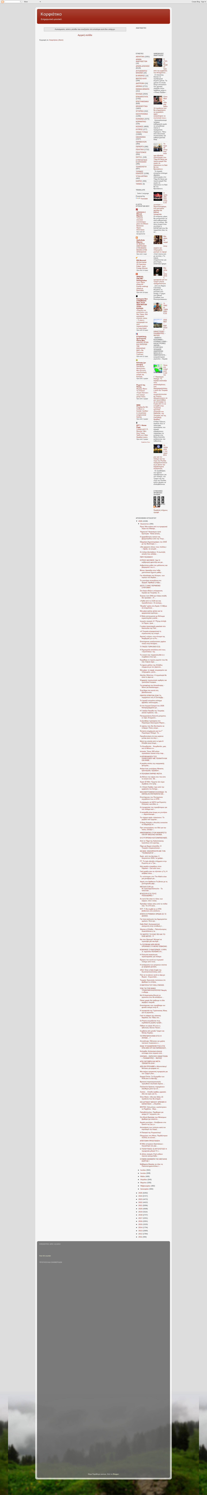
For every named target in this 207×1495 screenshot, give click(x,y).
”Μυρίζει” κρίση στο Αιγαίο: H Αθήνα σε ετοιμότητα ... (153, 607)
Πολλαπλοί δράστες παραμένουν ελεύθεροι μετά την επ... (152, 1088)
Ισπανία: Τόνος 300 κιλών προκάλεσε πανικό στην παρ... (152, 752)
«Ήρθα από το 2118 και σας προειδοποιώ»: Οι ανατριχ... (151, 602)
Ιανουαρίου (144, 1189)
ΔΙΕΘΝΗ (139, 86)
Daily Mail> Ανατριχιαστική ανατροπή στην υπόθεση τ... (151, 925)
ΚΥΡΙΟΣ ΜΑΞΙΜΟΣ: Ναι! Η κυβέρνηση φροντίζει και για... (152, 561)
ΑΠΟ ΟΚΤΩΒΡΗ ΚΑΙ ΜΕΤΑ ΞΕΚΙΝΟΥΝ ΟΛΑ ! (150, 1062)
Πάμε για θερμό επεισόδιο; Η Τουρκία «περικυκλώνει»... (150, 847)
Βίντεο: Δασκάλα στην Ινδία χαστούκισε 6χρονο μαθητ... (151, 571)
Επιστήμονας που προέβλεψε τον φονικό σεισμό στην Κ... (152, 1006)
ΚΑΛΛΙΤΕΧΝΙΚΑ (142, 114)
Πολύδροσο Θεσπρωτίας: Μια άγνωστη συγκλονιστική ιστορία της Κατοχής (141, 371)
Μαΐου (143, 1176)
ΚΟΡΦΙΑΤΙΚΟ (141, 122)
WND (138, 405)
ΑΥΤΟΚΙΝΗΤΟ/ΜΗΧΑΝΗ (141, 72)
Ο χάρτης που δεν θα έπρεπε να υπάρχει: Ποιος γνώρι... (152, 727)
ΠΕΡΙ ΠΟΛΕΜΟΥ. (146, 557)
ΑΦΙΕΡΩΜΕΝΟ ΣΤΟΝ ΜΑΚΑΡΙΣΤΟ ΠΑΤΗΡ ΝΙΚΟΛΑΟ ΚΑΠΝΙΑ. (153, 833)
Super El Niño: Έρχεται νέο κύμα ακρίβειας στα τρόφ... (152, 783)
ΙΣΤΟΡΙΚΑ (140, 111)
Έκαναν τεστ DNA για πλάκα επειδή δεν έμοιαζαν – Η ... (153, 597)
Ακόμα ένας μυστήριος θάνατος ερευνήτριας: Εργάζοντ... (152, 769)
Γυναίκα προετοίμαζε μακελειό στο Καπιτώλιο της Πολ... (153, 627)
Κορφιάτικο (51, 14)
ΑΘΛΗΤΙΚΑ (140, 57)
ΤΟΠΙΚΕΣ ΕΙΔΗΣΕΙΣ (139, 172)
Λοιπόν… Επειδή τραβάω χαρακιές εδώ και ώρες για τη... (153, 1093)
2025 (140, 1193)
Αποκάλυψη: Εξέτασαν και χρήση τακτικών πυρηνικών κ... (152, 1042)
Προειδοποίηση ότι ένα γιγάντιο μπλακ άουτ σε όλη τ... (151, 737)
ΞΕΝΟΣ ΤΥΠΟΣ (142, 132)
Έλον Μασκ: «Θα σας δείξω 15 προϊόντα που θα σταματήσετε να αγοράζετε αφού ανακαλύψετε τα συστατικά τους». (160, 107)
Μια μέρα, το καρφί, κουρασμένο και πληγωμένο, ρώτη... (153, 671)
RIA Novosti (141, 260)
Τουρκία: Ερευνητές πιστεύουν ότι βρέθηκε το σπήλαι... (152, 981)
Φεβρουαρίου (145, 1186)
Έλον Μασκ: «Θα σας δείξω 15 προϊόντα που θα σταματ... (151, 1098)
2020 (140, 1209)
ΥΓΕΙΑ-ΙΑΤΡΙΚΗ (141, 176)
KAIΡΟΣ (139, 181)
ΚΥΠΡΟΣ (139, 129)
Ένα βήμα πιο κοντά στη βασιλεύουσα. (149, 691)
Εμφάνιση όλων (145, 442)
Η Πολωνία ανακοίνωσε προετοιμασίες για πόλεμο (150, 955)
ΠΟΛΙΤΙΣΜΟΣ (141, 152)
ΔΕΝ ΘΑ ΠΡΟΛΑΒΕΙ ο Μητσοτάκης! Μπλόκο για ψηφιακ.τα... (153, 1067)
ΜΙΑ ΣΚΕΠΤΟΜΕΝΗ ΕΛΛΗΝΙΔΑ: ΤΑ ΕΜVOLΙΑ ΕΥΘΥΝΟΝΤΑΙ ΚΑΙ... (153, 793)
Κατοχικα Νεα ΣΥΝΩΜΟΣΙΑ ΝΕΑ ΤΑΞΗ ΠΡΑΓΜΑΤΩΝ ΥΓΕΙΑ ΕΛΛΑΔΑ (142, 303)
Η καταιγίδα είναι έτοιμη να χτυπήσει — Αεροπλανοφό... (153, 813)
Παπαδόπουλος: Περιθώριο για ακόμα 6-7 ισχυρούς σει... (151, 1113)
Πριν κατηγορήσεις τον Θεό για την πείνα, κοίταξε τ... (153, 828)
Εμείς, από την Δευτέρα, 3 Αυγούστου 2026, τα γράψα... (152, 857)
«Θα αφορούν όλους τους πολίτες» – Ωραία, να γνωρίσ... (153, 548)
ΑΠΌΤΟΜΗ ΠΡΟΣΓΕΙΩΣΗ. (150, 1141)
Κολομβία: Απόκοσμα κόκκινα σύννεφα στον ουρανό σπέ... (151, 1052)
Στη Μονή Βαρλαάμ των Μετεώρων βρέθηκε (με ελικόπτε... (153, 1118)
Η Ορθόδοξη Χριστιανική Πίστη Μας (141, 338)
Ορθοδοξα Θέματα (140, 241)
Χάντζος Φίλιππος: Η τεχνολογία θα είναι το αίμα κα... (153, 676)
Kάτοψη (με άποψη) (141, 364)
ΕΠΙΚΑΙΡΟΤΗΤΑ (142, 97)
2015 (140, 1224)
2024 (140, 1196)
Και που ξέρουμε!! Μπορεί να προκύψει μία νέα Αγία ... (151, 940)
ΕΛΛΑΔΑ (139, 94)
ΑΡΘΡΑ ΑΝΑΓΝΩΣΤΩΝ (141, 60)
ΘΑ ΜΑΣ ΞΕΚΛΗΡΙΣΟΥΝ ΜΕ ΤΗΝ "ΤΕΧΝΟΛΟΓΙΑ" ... (152, 852)
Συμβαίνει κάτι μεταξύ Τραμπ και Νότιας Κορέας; (152, 1032)
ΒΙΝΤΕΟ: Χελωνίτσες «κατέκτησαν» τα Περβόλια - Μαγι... (153, 1108)
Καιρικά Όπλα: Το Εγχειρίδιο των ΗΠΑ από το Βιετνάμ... (152, 1077)
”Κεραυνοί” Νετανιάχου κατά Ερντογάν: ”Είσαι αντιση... (150, 533)
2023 (140, 1199)
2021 (140, 1205)
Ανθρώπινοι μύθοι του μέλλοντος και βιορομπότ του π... (153, 566)
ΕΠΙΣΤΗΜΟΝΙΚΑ (142, 101)
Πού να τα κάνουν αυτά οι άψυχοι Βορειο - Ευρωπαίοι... (152, 976)
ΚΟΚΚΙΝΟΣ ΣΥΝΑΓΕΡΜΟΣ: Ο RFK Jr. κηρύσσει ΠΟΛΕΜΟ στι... (153, 950)
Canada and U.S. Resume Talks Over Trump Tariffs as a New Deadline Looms (142, 433)
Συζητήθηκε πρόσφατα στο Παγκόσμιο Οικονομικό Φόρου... (153, 722)
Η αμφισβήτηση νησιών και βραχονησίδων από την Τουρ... (152, 538)
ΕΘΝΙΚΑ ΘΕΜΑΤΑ (142, 89)
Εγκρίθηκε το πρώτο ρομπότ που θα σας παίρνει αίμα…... (153, 661)
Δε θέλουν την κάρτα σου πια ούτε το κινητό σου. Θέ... (153, 778)
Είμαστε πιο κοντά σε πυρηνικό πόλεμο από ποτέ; (151, 961)
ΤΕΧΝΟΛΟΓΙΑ (141, 167)
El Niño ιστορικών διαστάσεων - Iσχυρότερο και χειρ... (152, 1145)
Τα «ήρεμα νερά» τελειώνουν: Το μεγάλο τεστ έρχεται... (152, 818)
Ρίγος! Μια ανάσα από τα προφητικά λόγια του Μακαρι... (153, 527)
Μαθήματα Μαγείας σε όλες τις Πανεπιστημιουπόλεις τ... (151, 1165)
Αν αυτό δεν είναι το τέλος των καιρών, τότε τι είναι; (151, 900)
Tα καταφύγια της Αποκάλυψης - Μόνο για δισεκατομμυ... (152, 686)
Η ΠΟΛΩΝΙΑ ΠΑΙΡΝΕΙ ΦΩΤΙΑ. (151, 774)
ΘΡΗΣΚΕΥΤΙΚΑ (141, 106)
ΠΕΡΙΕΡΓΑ (140, 147)
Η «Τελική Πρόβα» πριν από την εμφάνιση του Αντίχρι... (152, 788)
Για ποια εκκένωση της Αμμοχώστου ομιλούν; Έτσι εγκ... (153, 920)
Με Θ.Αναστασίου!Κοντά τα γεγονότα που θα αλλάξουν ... (152, 996)
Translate (144, 199)
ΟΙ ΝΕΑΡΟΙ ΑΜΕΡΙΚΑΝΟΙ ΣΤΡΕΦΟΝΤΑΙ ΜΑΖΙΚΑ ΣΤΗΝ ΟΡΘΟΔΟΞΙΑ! (141, 248)
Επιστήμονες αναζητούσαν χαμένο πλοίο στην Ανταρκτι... (153, 642)
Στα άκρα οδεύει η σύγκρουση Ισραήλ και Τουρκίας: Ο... (151, 592)
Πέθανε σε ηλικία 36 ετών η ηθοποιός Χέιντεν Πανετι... (150, 1027)
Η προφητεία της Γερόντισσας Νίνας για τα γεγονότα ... (153, 1011)
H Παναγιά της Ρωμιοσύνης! (150, 1132)
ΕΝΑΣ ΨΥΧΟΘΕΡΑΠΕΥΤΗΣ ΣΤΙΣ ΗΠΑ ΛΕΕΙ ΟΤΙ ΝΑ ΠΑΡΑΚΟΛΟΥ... (153, 1047)
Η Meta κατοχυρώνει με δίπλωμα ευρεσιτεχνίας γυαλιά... (152, 617)
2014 (140, 1227)
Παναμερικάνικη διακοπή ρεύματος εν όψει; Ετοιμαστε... (153, 717)
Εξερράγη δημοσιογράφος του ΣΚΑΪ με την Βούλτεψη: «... (153, 543)
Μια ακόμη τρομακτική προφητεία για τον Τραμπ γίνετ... (154, 1072)
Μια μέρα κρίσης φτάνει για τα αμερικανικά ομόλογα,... (151, 612)
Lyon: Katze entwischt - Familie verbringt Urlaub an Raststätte (142, 286)
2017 (140, 1218)
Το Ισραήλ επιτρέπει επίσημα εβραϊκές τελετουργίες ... (151, 701)
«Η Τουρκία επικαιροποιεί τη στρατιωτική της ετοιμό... (150, 632)
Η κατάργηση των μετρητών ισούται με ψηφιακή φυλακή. (153, 966)
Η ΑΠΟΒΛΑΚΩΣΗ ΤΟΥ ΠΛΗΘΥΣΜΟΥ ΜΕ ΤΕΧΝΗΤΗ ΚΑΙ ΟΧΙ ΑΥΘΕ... (153, 758)
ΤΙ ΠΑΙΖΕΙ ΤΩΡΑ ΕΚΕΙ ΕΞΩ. (165, 308)
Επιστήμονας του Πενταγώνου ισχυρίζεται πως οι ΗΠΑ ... (151, 798)
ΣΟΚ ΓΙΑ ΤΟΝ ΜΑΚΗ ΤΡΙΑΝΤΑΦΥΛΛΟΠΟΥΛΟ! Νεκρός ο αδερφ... (153, 990)
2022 (140, 1202)
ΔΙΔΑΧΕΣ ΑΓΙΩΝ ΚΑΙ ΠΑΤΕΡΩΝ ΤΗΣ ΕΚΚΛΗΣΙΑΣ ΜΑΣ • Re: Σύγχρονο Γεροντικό (142, 348)
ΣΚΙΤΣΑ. (139, 157)
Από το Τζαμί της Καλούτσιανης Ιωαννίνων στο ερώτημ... (152, 842)
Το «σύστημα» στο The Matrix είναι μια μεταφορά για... (153, 877)
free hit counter (45, 1256)
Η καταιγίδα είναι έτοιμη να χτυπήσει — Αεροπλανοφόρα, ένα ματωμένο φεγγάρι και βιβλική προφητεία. (160, 203)
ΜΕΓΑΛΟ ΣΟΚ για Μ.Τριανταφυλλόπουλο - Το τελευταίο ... (151, 888)
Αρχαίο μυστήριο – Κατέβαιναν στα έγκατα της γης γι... (153, 1123)
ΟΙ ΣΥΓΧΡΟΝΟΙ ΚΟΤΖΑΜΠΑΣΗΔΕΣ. (154, 838)
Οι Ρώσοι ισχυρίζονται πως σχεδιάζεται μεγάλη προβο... (151, 1022)
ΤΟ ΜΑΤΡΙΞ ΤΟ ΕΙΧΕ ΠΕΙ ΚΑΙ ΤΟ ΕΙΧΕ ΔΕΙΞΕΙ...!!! (152, 935)
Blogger (116, 1474)
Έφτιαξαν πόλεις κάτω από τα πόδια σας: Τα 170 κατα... (153, 905)
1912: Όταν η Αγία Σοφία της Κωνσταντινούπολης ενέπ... (151, 971)
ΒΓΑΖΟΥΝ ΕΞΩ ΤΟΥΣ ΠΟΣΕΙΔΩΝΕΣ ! (148, 894)
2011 (140, 1237)
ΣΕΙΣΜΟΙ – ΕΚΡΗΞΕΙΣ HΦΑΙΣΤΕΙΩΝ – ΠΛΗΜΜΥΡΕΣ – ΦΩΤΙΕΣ (154, 1057)
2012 (140, 1234)
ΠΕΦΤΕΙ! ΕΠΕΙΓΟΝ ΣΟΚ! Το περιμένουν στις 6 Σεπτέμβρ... (152, 696)
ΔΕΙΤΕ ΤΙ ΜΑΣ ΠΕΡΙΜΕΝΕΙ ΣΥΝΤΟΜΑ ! (150, 586)
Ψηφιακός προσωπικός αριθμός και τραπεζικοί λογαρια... (153, 681)
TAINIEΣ (139, 184)
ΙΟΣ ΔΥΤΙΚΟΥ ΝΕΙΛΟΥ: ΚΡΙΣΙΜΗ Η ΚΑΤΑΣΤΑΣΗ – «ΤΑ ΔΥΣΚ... (153, 1103)
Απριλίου (144, 1179)
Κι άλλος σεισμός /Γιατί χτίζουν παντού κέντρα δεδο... (151, 1155)
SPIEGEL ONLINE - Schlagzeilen (141, 278)
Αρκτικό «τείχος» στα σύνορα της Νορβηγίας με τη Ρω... (152, 637)
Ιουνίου (143, 1173)
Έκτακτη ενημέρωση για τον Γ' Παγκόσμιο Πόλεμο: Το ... (151, 732)
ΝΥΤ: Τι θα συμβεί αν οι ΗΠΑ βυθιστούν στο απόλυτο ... (151, 910)
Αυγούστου (144, 524)
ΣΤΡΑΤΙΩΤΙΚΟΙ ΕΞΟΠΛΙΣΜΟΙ (141, 161)
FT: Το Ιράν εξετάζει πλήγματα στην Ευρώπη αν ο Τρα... (153, 862)
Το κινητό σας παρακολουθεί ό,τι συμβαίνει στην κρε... (152, 656)
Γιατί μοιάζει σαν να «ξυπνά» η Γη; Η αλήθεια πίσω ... (153, 872)
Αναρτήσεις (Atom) (56, 40)
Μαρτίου (143, 1183)
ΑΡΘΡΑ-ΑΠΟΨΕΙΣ (143, 66)
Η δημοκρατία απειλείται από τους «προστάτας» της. (152, 651)
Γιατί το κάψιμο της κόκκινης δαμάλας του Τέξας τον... (150, 1016)
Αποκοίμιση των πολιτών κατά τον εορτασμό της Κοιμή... (153, 1128)
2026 (140, 521)
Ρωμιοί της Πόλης (140, 386)
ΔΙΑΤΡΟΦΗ (140, 83)
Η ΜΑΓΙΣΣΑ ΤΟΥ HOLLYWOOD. (152, 985)
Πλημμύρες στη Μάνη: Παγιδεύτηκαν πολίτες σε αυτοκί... (153, 1136)
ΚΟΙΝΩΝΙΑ (140, 119)
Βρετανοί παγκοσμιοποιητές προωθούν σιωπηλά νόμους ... (152, 1083)
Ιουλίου (143, 1170)
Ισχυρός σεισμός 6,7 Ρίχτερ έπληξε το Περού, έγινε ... (153, 622)
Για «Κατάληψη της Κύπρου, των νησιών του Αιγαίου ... (152, 576)
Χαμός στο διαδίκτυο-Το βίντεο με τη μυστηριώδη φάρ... (153, 882)
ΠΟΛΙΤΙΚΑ (140, 149)
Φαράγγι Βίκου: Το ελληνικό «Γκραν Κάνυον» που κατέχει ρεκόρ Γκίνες (142, 393)
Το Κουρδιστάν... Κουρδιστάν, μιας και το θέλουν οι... (153, 747)
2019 (140, 1212)
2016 (140, 1221)
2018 (140, 1215)
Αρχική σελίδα (85, 35)
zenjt (158, 507)
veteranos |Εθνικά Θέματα (141, 214)
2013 (140, 1231)
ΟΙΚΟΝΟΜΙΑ (141, 137)
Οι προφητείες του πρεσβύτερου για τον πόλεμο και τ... (153, 808)
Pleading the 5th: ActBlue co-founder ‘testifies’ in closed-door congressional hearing (142, 412)
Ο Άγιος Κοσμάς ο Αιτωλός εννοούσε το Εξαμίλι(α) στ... (153, 823)
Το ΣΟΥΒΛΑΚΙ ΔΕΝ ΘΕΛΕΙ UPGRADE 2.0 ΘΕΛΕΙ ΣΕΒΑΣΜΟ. (153, 945)
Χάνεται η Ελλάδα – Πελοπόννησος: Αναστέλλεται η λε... (153, 930)
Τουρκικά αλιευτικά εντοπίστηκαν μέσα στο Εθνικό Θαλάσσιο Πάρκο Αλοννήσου (142, 224)
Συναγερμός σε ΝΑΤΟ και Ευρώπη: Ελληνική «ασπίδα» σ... (153, 803)
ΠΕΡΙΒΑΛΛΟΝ (141, 142)
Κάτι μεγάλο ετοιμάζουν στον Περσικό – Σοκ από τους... (151, 867)
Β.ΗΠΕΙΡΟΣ (140, 76)
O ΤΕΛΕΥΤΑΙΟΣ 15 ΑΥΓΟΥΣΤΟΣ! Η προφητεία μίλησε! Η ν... (153, 1150)
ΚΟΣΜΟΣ (139, 126)
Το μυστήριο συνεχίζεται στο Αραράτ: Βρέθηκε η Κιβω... (151, 581)
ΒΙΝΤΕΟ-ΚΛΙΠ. (141, 79)
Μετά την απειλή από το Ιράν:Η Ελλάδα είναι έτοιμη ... (151, 742)
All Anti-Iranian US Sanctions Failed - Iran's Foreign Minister (142, 265)
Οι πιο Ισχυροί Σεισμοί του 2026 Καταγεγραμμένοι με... (152, 707)
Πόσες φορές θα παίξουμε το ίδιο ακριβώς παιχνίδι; (152, 1001)
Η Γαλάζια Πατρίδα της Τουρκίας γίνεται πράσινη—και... (152, 712)
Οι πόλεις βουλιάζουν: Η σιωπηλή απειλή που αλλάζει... (152, 553)
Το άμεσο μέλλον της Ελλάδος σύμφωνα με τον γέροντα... (151, 666)
